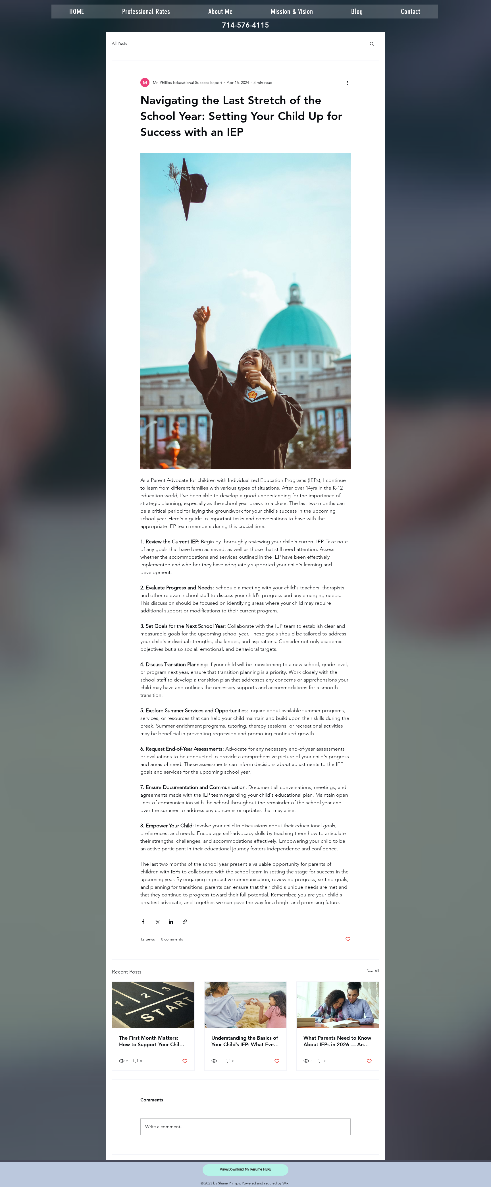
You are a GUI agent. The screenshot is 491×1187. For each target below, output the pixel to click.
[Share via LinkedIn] (171, 921)
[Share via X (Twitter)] (157, 921)
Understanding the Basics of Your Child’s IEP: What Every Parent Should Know (244, 1041)
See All (373, 970)
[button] (372, 43)
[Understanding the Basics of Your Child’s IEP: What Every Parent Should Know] (246, 1005)
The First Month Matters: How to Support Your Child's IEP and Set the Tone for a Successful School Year (152, 1041)
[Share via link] (185, 921)
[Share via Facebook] (143, 921)
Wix (285, 1183)
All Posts (119, 43)
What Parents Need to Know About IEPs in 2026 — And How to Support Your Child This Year (337, 1041)
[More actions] (347, 82)
